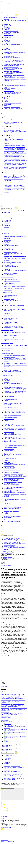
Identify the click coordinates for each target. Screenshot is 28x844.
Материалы (6, 19)
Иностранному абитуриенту (11, 266)
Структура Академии (9, 50)
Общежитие (7, 269)
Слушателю (7, 28)
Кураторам (6, 81)
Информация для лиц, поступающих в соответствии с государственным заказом (14, 285)
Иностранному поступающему (11, 32)
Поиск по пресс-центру (19, 210)
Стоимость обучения (9, 264)
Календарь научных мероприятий (12, 103)
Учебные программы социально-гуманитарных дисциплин (12, 398)
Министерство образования (11, 546)
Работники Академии (9, 54)
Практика (6, 400)
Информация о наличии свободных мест (14, 411)
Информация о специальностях (12, 281)
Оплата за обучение (9, 394)
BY (4, 803)
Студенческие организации (11, 407)
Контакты (6, 110)
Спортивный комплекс (9, 88)
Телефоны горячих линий (10, 273)
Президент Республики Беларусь (12, 538)
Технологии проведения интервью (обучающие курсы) (12, 372)
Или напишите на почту (7, 827)
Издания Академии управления (12, 766)
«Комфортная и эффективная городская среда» (15, 363)
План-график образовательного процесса (14, 412)
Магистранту (7, 27)
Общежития (7, 89)
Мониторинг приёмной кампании (12, 262)
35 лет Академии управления (11, 99)
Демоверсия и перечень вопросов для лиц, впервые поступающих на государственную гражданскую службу (15, 79)
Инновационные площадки (11, 67)
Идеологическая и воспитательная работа (14, 72)
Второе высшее (7, 25)
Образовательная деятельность (11, 59)
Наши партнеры (8, 76)
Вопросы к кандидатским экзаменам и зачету (15, 454)
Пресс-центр (7, 96)
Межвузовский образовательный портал (14, 778)
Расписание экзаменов (9, 450)
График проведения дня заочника (12, 434)
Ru (3, 115)
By (4, 117)
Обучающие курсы (8, 35)
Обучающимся (7, 37)
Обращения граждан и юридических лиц (14, 75)
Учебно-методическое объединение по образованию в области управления (13, 61)
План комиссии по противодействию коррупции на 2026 (13, 774)
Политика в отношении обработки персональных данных (12, 772)
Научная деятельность (9, 69)
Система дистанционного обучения (13, 44)
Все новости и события (6, 721)
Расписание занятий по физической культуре (15, 388)
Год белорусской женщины (10, 219)
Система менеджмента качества (12, 57)
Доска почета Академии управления (13, 68)
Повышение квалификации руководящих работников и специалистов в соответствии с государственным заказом (15, 334)
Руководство (7, 49)
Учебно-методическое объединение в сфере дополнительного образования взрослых (15, 63)
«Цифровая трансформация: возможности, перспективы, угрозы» (14, 356)
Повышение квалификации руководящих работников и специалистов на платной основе (14, 339)
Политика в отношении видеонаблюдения (14, 776)
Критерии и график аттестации (12, 453)
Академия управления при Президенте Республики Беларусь (10, 557)
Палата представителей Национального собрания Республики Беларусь (14, 541)
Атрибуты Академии (9, 53)
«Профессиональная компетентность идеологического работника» (13, 369)
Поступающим (7, 23)
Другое (5, 105)
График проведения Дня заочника (12, 415)
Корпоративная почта (9, 779)
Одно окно (6, 768)
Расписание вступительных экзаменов (13, 327)
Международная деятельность (11, 71)
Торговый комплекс (9, 91)
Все (4, 97)
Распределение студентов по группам (13, 392)
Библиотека (7, 770)
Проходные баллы (8, 265)
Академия (6, 46)
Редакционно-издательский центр (12, 92)
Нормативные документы (10, 252)
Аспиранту (6, 29)
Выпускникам (7, 455)
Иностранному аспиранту (10, 322)
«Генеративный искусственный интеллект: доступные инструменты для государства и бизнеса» (15, 360)
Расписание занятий (9, 419)
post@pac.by (8, 745)
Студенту (6, 38)
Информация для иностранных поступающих (15, 345)
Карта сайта (7, 780)
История (6, 48)
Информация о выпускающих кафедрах (14, 425)
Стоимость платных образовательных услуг (15, 413)
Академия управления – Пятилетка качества (15, 20)
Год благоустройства (9, 755)
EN (2, 803)
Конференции (7, 104)
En (4, 116)
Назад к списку (4, 686)
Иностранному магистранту (11, 300)
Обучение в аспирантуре (10, 458)
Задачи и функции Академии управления (14, 52)
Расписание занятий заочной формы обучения (15, 389)
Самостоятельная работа (10, 441)
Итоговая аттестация (9, 396)
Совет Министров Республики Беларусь (14, 539)
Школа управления (8, 274)
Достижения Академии (9, 56)
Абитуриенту (7, 24)
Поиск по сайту (6, 210)
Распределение (7, 401)
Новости (6, 101)
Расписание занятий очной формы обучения (15, 391)
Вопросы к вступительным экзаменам (13, 326)
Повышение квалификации (11, 31)
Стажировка (7, 33)
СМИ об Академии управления (12, 107)
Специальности (8, 296)
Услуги (5, 84)
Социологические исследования (12, 93)
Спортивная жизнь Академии (11, 65)
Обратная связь (4, 746)
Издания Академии (8, 73)
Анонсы (6, 100)
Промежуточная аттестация (11, 409)
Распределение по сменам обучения (13, 387)
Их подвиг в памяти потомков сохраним (14, 108)
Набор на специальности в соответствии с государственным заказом (14, 306)
